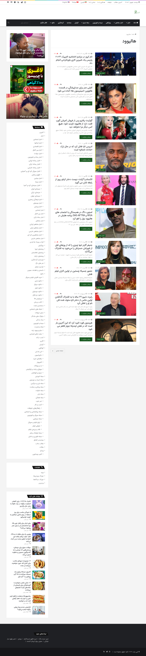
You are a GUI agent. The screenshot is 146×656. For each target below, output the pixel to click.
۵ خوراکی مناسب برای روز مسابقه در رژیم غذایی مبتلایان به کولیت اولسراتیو (20, 514)
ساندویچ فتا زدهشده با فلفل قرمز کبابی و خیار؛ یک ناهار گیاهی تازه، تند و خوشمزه (20, 598)
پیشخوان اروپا (39, 249)
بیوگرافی (108, 23)
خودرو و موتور (39, 267)
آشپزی (41, 132)
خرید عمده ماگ (43, 639)
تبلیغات (109, 2)
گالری (42, 341)
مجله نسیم (86, 23)
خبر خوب (39, 401)
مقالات (41, 447)
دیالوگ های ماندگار (37, 316)
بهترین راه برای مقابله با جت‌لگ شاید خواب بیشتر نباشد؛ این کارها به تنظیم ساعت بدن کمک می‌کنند (21, 538)
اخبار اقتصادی (37, 146)
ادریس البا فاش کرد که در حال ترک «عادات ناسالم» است (76, 148)
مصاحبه (69, 23)
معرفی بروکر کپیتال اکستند (34, 641)
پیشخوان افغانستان (37, 252)
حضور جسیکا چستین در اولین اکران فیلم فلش (73, 272)
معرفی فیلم (36, 426)
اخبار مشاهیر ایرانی (36, 224)
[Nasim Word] (137, 12)
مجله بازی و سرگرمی (37, 383)
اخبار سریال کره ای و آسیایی (30, 171)
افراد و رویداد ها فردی (37, 242)
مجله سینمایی (37, 419)
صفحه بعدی (59, 351)
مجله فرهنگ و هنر (36, 433)
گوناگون (41, 348)
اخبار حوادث (38, 153)
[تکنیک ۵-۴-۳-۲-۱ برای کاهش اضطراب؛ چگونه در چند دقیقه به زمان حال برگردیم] (38, 504)
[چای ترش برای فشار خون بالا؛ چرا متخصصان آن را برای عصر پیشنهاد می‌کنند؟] (38, 526)
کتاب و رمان (38, 302)
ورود (42, 472)
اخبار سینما (38, 182)
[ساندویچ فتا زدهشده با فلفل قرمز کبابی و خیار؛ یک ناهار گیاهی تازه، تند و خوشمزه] (38, 599)
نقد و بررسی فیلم (34, 429)
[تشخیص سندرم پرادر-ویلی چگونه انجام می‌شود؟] (38, 610)
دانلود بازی (38, 281)
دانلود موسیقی (37, 291)
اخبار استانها (38, 143)
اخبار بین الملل (37, 150)
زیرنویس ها (38, 298)
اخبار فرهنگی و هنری (35, 199)
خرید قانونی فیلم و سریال (34, 277)
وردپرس (41, 483)
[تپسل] (11, 66)
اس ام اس (38, 351)
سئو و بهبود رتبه (37, 330)
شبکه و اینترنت (39, 327)
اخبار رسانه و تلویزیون (35, 157)
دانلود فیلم (38, 288)
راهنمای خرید (37, 359)
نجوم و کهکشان (36, 373)
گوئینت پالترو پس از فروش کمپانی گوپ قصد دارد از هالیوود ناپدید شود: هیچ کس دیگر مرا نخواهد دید (74, 124)
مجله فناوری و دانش (35, 436)
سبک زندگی (40, 320)
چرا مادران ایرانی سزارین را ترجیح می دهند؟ (21, 116)
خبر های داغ (40, 263)
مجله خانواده (40, 390)
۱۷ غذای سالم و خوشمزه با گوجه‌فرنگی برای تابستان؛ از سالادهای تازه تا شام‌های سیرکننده (22, 586)
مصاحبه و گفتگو (39, 440)
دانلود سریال (38, 284)
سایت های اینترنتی (36, 334)
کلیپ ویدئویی (37, 454)
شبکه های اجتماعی (36, 309)
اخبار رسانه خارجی (34, 168)
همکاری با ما (101, 2)
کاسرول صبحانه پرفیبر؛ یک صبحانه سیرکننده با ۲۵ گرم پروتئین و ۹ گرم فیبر (22, 574)
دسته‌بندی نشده (39, 305)
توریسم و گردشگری (37, 260)
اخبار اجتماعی (37, 139)
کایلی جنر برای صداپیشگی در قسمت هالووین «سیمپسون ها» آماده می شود (74, 89)
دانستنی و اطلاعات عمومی (35, 270)
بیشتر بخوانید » (86, 73)
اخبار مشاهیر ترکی (36, 228)
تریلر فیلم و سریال (34, 422)
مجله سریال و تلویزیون (34, 415)
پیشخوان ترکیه (39, 256)
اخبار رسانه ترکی (34, 164)
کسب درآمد (40, 337)
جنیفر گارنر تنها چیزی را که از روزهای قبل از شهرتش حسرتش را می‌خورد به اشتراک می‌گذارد (73, 248)
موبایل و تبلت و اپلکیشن (34, 369)
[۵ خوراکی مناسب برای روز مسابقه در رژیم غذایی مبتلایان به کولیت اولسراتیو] (38, 515)
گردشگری (61, 23)
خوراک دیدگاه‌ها (38, 479)
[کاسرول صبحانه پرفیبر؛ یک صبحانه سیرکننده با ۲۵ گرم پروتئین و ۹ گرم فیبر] (38, 575)
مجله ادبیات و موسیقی (37, 380)
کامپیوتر (39, 362)
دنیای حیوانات (39, 313)
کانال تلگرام (43, 23)
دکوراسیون (38, 355)
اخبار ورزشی (38, 206)
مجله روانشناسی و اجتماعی (33, 412)
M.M (89, 54)
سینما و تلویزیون (98, 23)
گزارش (76, 23)
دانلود (53, 23)
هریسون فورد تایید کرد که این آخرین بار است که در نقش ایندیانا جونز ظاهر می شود (74, 326)
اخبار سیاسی (38, 178)
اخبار (129, 23)
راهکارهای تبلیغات (33, 408)
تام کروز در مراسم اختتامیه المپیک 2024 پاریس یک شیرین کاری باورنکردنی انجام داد (73, 60)
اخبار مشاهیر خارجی (35, 231)
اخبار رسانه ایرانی (34, 160)
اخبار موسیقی (37, 203)
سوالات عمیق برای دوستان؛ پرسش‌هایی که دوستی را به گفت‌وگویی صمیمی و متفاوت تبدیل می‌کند (21, 551)
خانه (134, 23)
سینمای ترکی (35, 192)
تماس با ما (92, 2)
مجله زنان (41, 394)
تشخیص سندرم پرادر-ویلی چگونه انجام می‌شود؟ (27, 54)
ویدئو (42, 451)
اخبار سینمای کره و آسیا (32, 185)
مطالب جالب (39, 443)
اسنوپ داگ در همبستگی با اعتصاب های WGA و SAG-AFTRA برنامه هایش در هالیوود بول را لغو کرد (73, 215)
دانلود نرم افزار (37, 295)
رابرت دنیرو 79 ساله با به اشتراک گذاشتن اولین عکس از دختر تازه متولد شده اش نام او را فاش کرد (73, 300)
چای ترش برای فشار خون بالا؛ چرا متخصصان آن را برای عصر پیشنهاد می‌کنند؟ (21, 525)
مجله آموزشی (39, 376)
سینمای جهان (35, 196)
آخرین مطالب (118, 2)
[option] (26, 45)
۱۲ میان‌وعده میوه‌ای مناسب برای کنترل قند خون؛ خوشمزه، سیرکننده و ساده (21, 563)
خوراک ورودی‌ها (38, 476)
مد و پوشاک (38, 366)
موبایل (20, 639)
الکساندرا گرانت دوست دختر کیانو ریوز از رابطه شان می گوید (73, 181)
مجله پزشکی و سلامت (37, 387)
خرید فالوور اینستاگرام (30, 639)
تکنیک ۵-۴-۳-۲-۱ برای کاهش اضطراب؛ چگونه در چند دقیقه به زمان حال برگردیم (20, 503)
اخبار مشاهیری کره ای (34, 235)
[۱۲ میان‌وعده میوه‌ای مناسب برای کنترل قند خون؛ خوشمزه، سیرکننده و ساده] (38, 564)
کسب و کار (38, 405)
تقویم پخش (36, 175)
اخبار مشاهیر (119, 23)
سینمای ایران (35, 189)
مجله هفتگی (40, 397)
